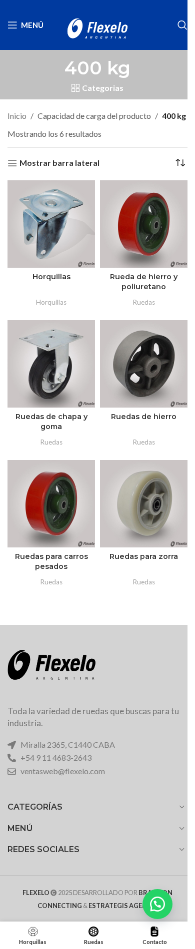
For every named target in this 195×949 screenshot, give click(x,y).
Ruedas (143, 302)
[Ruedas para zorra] (144, 503)
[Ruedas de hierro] (144, 364)
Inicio (17, 115)
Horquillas (51, 276)
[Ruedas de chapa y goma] (51, 364)
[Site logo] (97, 23)
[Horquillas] (51, 224)
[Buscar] (182, 25)
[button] (157, 904)
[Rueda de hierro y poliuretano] (144, 224)
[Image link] (52, 671)
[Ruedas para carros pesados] (51, 503)
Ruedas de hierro (143, 416)
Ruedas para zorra (144, 556)
